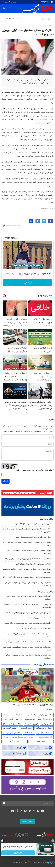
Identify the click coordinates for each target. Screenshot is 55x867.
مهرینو (5, 737)
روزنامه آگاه (14, 741)
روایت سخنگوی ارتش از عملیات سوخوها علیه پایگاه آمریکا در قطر (26, 577)
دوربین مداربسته (31, 723)
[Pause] (5, 266)
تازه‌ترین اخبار (47, 519)
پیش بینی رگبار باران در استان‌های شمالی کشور (33, 537)
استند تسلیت (8, 719)
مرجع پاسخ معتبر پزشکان (12, 723)
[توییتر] (30, 811)
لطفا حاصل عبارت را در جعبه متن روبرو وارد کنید (35, 470)
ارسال (5, 481)
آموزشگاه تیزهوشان (45, 732)
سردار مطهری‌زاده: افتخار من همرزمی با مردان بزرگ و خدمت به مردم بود (27, 571)
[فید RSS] (21, 811)
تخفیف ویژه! (18, 852)
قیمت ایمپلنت (26, 728)
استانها (50, 19)
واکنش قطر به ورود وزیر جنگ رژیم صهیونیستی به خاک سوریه (28, 623)
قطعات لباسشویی (9, 728)
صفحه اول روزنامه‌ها (43, 664)
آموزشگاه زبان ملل (45, 737)
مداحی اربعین (47, 723)
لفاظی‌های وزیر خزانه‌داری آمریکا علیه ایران (35, 628)
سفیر (4, 714)
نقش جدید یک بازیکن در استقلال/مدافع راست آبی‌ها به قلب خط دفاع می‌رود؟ (26, 530)
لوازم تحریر (32, 714)
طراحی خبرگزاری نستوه (41, 862)
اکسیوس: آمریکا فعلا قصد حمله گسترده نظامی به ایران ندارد (28, 642)
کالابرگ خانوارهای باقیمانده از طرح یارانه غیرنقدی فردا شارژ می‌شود (29, 598)
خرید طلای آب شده (45, 719)
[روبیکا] (25, 811)
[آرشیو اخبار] (17, 811)
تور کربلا (19, 719)
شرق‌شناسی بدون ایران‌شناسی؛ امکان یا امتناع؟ (33, 523)
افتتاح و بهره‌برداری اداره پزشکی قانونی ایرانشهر (33, 564)
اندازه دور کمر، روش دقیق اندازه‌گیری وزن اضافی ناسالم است (28, 612)
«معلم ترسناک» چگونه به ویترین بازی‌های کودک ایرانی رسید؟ (28, 558)
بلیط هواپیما (29, 732)
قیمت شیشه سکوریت (17, 714)
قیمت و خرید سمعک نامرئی (22, 737)
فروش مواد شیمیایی (44, 728)
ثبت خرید (27, 283)
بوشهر (42, 19)
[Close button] (52, 840)
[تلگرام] (42, 811)
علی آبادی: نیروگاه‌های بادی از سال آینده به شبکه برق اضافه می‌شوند (28, 657)
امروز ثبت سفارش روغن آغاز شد (38, 617)
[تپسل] (3, 238)
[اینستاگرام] (34, 811)
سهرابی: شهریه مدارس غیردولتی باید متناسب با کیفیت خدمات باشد (27, 544)
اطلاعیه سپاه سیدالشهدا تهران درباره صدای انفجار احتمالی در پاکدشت (28, 584)
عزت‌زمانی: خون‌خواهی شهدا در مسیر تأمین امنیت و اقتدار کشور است (27, 648)
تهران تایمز (41, 741)
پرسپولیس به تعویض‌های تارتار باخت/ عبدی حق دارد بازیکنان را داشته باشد (27, 606)
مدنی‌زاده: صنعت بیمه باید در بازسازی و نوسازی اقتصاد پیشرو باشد (28, 635)
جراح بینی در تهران (46, 714)
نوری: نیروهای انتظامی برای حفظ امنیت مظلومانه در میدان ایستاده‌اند (29, 552)
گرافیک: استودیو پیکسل (20, 862)
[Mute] (10, 266)
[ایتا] (12, 811)
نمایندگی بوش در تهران (11, 732)
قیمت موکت (30, 719)
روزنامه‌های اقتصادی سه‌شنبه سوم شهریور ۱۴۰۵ (32, 704)
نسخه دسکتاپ (27, 821)
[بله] (38, 811)
